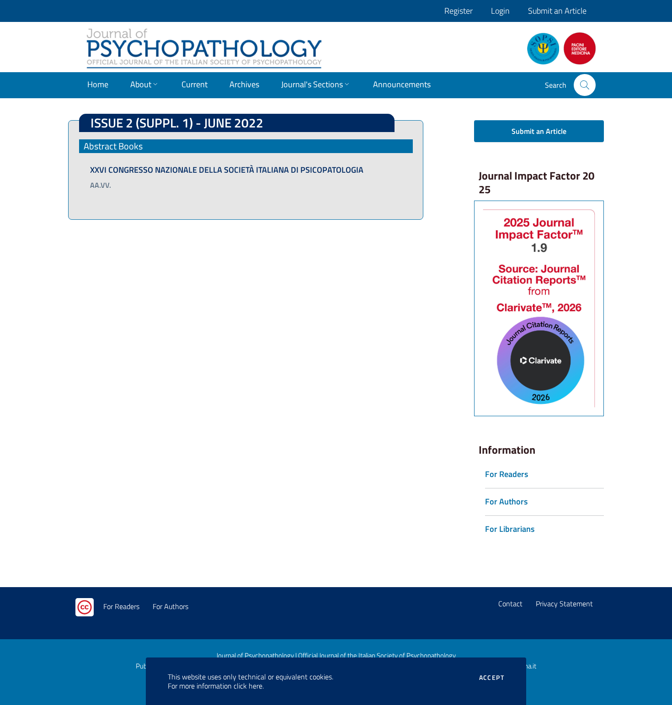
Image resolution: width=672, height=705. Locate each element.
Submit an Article (557, 11)
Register (458, 11)
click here (248, 685)
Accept (491, 677)
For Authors (170, 606)
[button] (585, 85)
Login (500, 11)
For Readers (121, 606)
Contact (510, 603)
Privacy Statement (564, 603)
